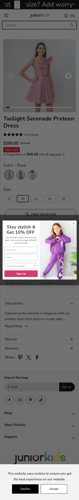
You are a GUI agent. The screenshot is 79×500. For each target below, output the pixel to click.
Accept (54, 489)
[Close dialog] (73, 223)
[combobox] (20, 266)
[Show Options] (34, 266)
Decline (25, 489)
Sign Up (20, 273)
